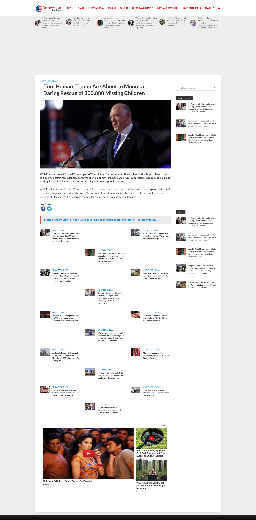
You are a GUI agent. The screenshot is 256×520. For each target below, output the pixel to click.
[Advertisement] (128, 53)
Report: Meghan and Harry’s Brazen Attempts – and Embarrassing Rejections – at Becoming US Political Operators (208, 23)
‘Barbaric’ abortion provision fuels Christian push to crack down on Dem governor (65, 392)
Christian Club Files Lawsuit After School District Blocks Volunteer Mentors (155, 318)
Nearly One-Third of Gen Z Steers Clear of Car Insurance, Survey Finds (156, 392)
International (96, 8)
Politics (124, 8)
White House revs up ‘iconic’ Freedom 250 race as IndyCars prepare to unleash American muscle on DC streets (111, 337)
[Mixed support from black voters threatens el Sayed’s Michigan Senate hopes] (90, 406)
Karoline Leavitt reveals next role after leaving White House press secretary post (82, 21)
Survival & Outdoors (168, 8)
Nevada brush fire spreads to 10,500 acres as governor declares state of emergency (65, 318)
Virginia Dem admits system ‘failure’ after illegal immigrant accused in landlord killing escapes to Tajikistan (146, 23)
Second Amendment (142, 8)
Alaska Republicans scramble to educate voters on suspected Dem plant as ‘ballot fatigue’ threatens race (115, 23)
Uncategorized (48, 81)
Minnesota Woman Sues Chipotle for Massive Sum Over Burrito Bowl (156, 355)
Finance (80, 8)
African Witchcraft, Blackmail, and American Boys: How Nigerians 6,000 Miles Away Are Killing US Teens (66, 357)
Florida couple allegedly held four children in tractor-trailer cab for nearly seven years (111, 375)
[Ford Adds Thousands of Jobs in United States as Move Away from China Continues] (162, 22)
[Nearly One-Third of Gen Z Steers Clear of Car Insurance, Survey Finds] (135, 389)
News (70, 8)
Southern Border (192, 8)
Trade (208, 8)
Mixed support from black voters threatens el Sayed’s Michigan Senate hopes (110, 410)
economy (102, 404)
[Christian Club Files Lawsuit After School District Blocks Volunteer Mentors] (135, 314)
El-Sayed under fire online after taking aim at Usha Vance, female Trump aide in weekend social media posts (53, 23)
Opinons (112, 8)
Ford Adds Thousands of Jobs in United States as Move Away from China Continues (176, 21)
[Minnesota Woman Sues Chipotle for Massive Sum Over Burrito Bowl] (135, 351)
